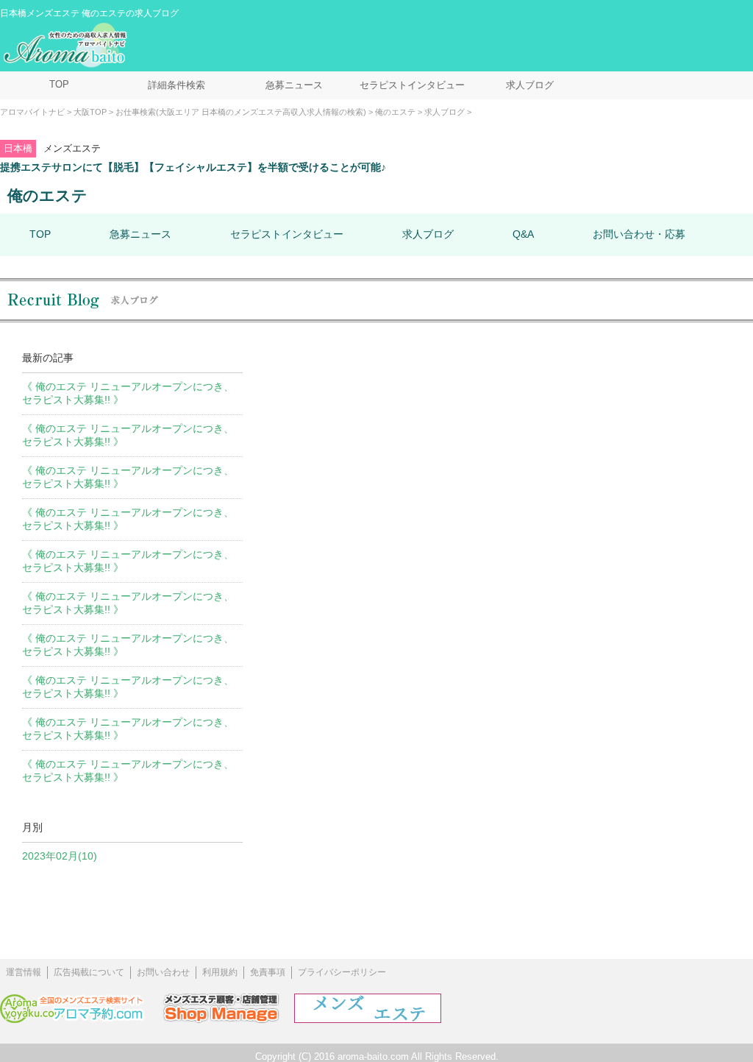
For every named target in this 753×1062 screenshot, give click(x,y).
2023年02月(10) (59, 856)
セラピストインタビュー (412, 85)
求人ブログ (530, 85)
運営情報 (23, 972)
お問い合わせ (163, 972)
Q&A (523, 234)
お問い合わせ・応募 (639, 234)
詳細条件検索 (176, 85)
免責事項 (267, 972)
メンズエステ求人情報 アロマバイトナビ (67, 45)
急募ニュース (294, 85)
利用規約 (220, 972)
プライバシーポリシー (342, 972)
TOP (59, 84)
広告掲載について (89, 972)
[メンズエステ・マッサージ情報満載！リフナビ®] (367, 1019)
